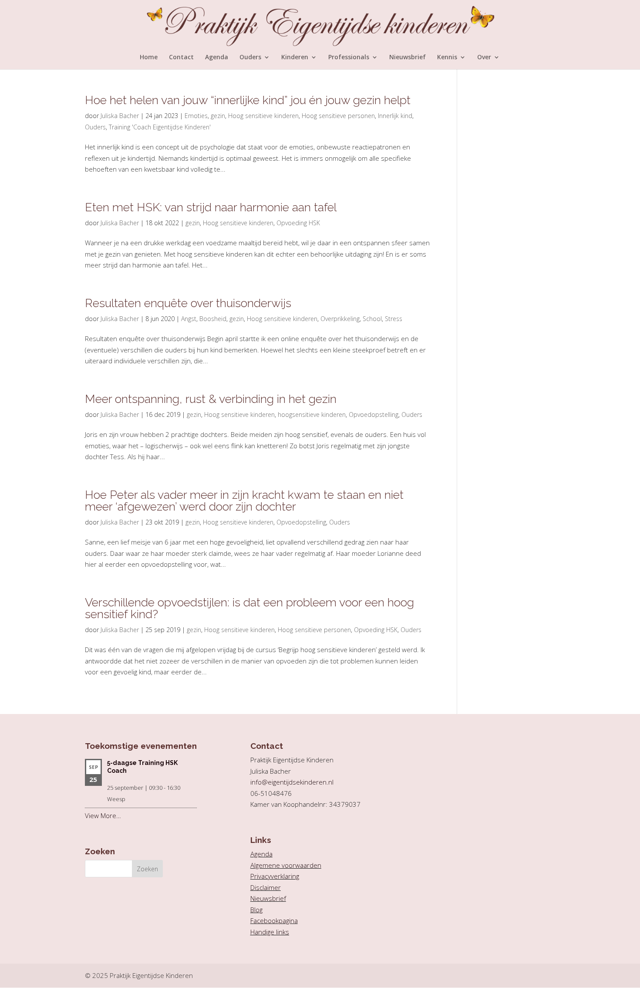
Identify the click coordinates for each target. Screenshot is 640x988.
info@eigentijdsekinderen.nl (291, 782)
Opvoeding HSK (298, 223)
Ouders (250, 57)
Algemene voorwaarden (285, 865)
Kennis (447, 57)
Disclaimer (265, 887)
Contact (181, 57)
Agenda (216, 57)
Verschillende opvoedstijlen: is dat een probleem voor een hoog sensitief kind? (249, 608)
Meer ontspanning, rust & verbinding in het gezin (211, 399)
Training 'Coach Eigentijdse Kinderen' (160, 127)
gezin (218, 116)
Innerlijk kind (395, 116)
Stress (393, 319)
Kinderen (294, 57)
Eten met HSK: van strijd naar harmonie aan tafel (211, 207)
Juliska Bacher (120, 116)
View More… (103, 815)
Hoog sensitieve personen (338, 116)
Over (484, 57)
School (372, 319)
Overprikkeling (340, 319)
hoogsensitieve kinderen (312, 414)
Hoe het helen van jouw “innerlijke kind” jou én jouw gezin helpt (248, 100)
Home (149, 57)
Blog (256, 909)
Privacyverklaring (274, 876)
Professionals (348, 57)
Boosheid (212, 319)
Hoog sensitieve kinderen (263, 116)
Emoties (196, 116)
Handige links (269, 931)
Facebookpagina (274, 920)
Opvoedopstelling (373, 414)
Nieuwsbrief (407, 57)
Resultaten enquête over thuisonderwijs (188, 303)
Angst (188, 319)
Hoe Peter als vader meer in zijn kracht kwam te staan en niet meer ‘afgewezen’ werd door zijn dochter (244, 500)
